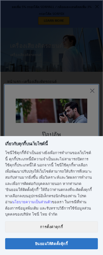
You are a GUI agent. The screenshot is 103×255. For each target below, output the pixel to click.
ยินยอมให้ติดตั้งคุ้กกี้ (51, 243)
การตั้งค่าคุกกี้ (51, 226)
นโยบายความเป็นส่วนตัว (32, 201)
